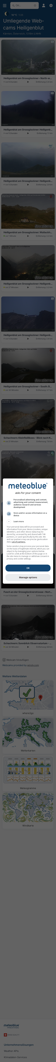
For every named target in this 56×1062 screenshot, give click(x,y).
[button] (28, 521)
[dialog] (28, 531)
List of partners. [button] (19, 541)
